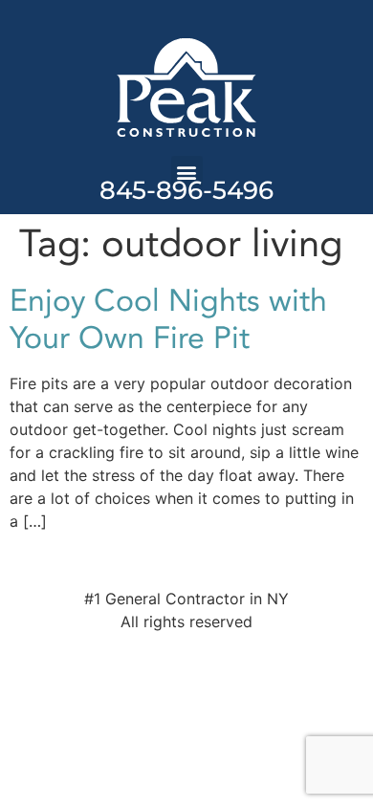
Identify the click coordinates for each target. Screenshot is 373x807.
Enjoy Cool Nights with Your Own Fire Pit (168, 319)
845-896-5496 (186, 190)
